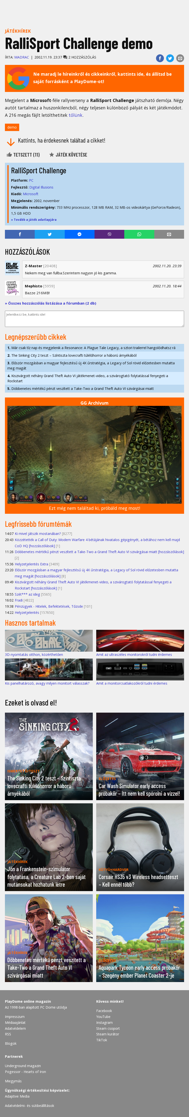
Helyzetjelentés (27, 612)
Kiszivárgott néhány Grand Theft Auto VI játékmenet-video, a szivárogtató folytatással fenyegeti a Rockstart (87, 378)
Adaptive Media (17, 1096)
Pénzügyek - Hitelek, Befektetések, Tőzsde (49, 606)
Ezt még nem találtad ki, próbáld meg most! (94, 508)
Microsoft (30, 193)
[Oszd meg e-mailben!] (180, 58)
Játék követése (71, 155)
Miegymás (13, 1081)
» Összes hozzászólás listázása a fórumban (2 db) (50, 303)
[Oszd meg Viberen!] (109, 234)
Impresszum (15, 1016)
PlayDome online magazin (28, 1001)
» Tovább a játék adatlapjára (34, 220)
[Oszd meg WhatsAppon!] (139, 234)
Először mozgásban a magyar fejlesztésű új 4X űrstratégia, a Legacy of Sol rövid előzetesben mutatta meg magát (91, 365)
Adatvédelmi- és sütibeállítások (29, 1105)
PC (31, 180)
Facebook (104, 1010)
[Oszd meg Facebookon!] (160, 58)
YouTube (103, 1016)
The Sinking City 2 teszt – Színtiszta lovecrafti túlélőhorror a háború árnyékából (72, 355)
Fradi (19, 600)
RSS (8, 1034)
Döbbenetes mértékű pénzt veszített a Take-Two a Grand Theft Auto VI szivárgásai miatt (80, 388)
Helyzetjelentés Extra (31, 564)
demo (12, 127)
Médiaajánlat (15, 1022)
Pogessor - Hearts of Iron (25, 1071)
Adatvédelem (15, 1028)
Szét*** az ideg (27, 594)
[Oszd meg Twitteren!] (170, 58)
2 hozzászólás (81, 57)
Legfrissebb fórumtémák (38, 523)
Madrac (21, 57)
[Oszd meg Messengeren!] (79, 234)
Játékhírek (18, 31)
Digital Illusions (41, 187)
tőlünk (75, 115)
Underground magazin (23, 1065)
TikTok (101, 1040)
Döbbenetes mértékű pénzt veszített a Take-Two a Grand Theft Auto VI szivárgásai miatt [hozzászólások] (99, 551)
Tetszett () (26, 155)
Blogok (10, 1043)
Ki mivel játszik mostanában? (38, 533)
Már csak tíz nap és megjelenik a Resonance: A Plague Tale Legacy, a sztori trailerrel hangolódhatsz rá (91, 347)
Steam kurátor (107, 1034)
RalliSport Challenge (38, 170)
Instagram (104, 1022)
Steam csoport (108, 1028)
